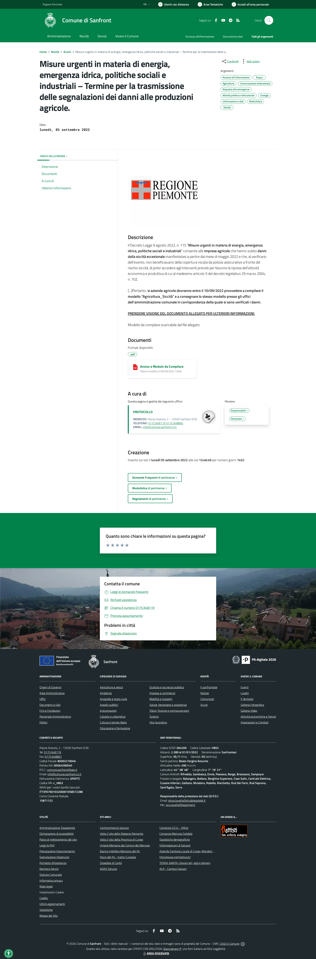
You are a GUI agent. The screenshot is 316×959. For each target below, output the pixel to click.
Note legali (46, 886)
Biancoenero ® (172, 949)
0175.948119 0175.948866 (165, 423)
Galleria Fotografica (252, 705)
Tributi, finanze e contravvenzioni (169, 710)
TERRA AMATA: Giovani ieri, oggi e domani (184, 863)
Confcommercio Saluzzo (114, 828)
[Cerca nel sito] (268, 20)
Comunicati (207, 699)
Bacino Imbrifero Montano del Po (120, 851)
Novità (55, 52)
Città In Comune (229, 943)
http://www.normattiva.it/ (175, 857)
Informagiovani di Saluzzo (174, 845)
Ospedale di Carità (111, 863)
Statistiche (46, 910)
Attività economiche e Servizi (258, 716)
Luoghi (245, 693)
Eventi (245, 687)
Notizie (204, 693)
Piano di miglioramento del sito (58, 839)
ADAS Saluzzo (108, 869)
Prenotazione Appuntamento (57, 851)
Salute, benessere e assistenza (168, 705)
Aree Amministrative (52, 693)
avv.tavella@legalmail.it (180, 805)
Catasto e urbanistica (112, 716)
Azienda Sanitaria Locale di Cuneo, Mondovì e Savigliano (193, 851)
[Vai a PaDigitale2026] (254, 659)
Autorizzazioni (108, 710)
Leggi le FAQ (47, 845)
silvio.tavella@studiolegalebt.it (187, 800)
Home (43, 52)
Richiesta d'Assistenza (53, 863)
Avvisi (67, 52)
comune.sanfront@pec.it (62, 770)
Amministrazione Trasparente (57, 828)
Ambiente (106, 693)
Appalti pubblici (109, 705)
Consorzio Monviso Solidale (175, 833)
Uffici (43, 699)
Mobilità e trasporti (160, 699)
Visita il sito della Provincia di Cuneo (121, 839)
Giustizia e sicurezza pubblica (166, 687)
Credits (44, 898)
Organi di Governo (50, 687)
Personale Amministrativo (55, 716)
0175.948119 (52, 752)
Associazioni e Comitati (254, 722)
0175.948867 (53, 756)
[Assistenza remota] (242, 943)
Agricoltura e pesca (111, 687)
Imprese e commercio (162, 693)
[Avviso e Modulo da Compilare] (135, 367)
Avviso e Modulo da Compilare (161, 366)
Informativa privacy (51, 880)
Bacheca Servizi (49, 869)
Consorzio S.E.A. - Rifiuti (173, 828)
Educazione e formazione (115, 728)
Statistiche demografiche (174, 839)
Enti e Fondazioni (50, 710)
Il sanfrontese (208, 687)
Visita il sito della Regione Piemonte (121, 833)
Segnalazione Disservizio (54, 857)
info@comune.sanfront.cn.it (160, 427)
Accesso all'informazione (199, 36)
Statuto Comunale (51, 874)
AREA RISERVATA (158, 953)
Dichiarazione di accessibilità (57, 833)
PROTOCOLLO (143, 411)
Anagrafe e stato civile (113, 699)
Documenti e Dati (50, 705)
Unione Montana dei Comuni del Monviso (125, 845)
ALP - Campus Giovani (173, 869)
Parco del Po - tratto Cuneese (118, 857)
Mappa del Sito (49, 915)
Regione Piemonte (52, 4)
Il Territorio (247, 699)
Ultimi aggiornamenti (52, 904)
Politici (43, 722)
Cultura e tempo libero (113, 722)
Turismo (154, 716)
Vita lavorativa (158, 722)
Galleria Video (249, 710)
